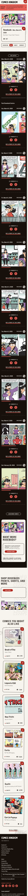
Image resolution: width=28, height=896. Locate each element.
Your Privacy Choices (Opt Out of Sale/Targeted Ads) (13, 875)
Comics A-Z (3, 845)
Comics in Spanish (5, 851)
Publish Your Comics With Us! (8, 879)
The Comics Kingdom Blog (7, 849)
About (2, 859)
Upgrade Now (11, 551)
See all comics (13, 830)
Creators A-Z (4, 847)
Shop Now (8, 590)
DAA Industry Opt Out (6, 865)
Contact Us (3, 861)
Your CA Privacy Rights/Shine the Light (10, 869)
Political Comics (5, 853)
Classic (8, 756)
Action (7, 689)
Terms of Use (4, 871)
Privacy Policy (4, 863)
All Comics (3, 855)
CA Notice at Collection (6, 867)
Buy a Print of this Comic (13, 94)
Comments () (14, 86)
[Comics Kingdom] (9, 838)
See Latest (14, 55)
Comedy (8, 656)
